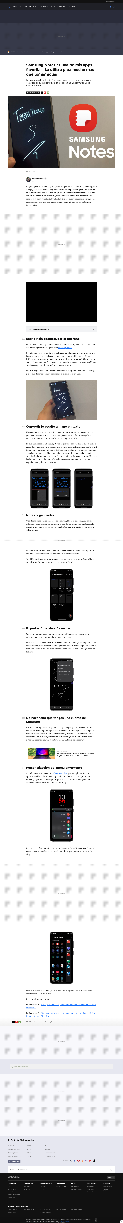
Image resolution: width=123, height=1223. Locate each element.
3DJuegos (27, 1186)
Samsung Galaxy (50, 1022)
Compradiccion (91, 1192)
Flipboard (45, 93)
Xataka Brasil (12, 1212)
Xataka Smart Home (14, 1194)
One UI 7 (29, 1156)
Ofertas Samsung (58, 7)
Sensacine (42, 1186)
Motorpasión (75, 1186)
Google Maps (55, 52)
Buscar (111, 1169)
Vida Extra (27, 1189)
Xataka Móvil (12, 1189)
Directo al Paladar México (61, 1210)
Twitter (114, 7)
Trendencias (90, 1186)
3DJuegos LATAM (29, 1209)
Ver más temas (14, 1161)
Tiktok (94, 1160)
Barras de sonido (50, 1153)
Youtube (78, 1160)
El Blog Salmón (107, 1186)
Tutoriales (73, 7)
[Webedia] (110, 1)
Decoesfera (90, 1189)
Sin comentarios (34, 92)
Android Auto (28, 52)
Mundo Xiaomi (12, 1197)
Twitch (86, 1160)
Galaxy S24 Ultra (59, 773)
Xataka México (12, 1209)
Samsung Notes (65, 347)
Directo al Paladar (61, 1186)
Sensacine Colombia (45, 1212)
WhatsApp (45, 52)
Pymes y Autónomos (106, 1190)
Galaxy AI (43, 7)
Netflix (63, 52)
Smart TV (33, 7)
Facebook (111, 7)
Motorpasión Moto (76, 1189)
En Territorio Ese (62, 751)
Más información (64, 1221)
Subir (109, 1177)
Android (36, 52)
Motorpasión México (77, 1209)
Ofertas (47, 1149)
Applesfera (11, 1192)
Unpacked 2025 (50, 1156)
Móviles (29, 1145)
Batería (29, 1153)
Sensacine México (45, 1209)
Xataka (10, 1186)
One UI (29, 1149)
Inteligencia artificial (14, 1149)
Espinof (42, 1189)
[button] (39, 178)
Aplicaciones (38, 1022)
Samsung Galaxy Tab (14, 1156)
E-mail (48, 93)
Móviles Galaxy (20, 7)
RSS (82, 1160)
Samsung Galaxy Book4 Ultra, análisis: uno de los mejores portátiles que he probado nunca (75, 754)
